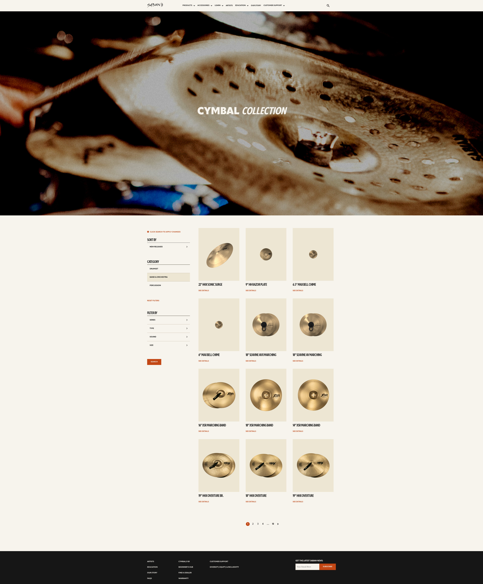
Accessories (203, 5)
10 (273, 524)
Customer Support (273, 5)
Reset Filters (153, 301)
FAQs (149, 578)
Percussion (155, 285)
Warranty (183, 578)
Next (278, 524)
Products (187, 5)
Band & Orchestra (159, 277)
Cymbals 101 (184, 562)
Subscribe (327, 567)
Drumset (154, 269)
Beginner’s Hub (185, 567)
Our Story (256, 6)
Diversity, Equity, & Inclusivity (224, 567)
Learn (217, 5)
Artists (229, 6)
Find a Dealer (185, 573)
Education (240, 5)
